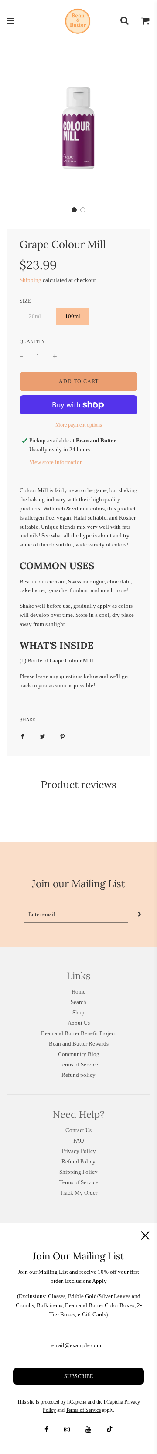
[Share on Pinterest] (62, 736)
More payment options (78, 425)
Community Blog (78, 1054)
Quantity (32, 341)
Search (78, 1002)
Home (78, 991)
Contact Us (78, 1130)
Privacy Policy (78, 1151)
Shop (78, 1012)
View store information (56, 462)
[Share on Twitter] (42, 736)
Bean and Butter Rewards (79, 1043)
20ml (35, 316)
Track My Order (78, 1192)
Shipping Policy (78, 1172)
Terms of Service (78, 1064)
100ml (72, 316)
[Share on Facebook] (22, 736)
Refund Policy (78, 1161)
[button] (74, 209)
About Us (79, 1023)
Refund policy (78, 1075)
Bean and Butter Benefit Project (78, 1033)
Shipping (30, 280)
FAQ (78, 1140)
